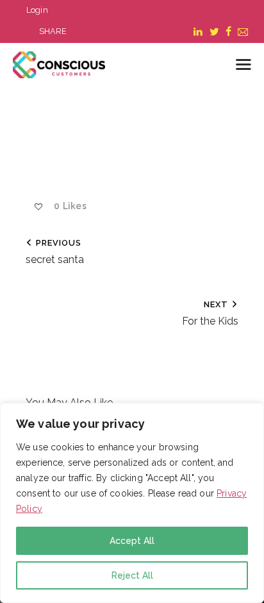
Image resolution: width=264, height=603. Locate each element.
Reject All (132, 575)
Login (37, 10)
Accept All (132, 541)
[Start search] (214, 67)
